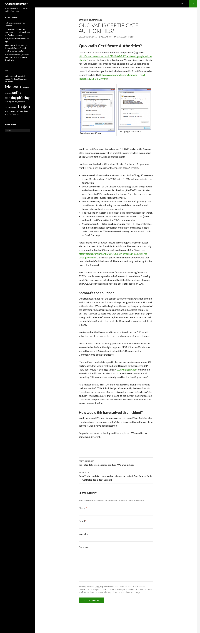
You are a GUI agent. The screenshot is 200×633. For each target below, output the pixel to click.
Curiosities (85, 20)
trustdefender (10, 111)
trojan (24, 106)
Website (83, 534)
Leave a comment (125, 37)
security (8, 102)
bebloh (14, 76)
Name (83, 507)
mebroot (26, 88)
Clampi (21, 79)
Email (82, 521)
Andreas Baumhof (16, 3)
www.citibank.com (127, 369)
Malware (97, 20)
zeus (17, 114)
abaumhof (106, 37)
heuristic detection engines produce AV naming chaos (106, 463)
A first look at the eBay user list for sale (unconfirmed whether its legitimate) (16, 48)
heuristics (9, 82)
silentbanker (10, 107)
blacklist (8, 79)
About (184, 4)
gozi (25, 79)
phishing (23, 97)
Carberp (14, 79)
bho (19, 76)
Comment (84, 547)
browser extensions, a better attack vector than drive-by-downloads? (17, 57)
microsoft (8, 93)
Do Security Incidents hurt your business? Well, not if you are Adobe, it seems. (17, 32)
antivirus (8, 76)
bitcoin (23, 76)
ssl (16, 107)
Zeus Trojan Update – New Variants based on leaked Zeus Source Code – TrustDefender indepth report (115, 476)
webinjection (10, 114)
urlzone (25, 111)
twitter (19, 111)
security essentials (18, 102)
